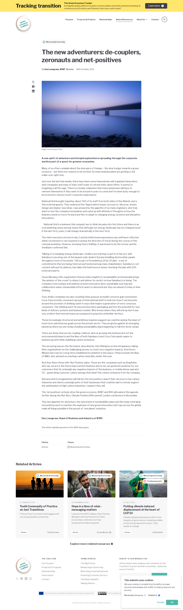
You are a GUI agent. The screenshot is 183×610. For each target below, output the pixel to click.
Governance (48, 575)
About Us (141, 19)
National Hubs (105, 19)
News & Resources (124, 19)
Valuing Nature (88, 583)
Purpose (69, 19)
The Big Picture (88, 563)
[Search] (164, 19)
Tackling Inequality (89, 579)
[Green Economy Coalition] (24, 24)
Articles (45, 447)
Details (160, 602)
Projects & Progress (51, 567)
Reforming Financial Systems (94, 571)
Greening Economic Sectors (94, 575)
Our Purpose (48, 563)
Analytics (152, 595)
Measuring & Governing (80, 447)
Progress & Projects (86, 19)
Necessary (133, 595)
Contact (155, 19)
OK (172, 602)
